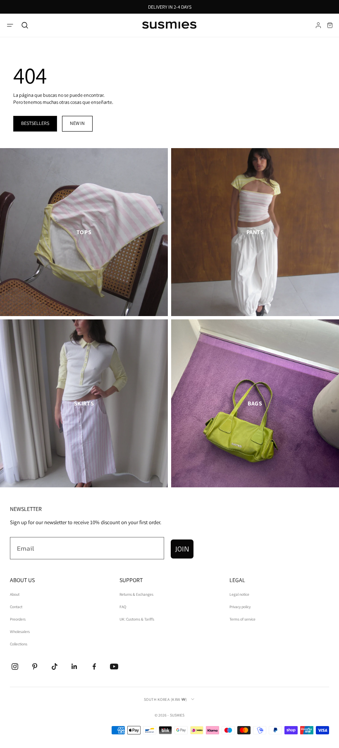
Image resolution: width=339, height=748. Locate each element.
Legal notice (239, 594)
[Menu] (10, 25)
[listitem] (84, 232)
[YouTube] (114, 666)
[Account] (318, 25)
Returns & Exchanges (136, 594)
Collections (18, 644)
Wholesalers (20, 631)
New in (77, 123)
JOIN (182, 548)
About (14, 594)
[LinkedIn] (74, 666)
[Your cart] (329, 25)
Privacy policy (240, 606)
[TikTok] (55, 666)
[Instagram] (15, 666)
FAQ (122, 606)
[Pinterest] (35, 666)
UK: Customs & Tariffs (136, 619)
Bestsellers (35, 123)
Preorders (18, 619)
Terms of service (242, 619)
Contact (16, 606)
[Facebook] (94, 666)
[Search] (24, 25)
